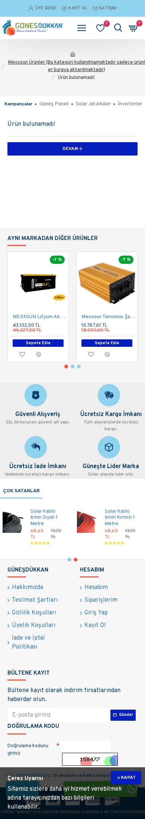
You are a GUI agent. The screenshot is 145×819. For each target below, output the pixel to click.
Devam (70, 149)
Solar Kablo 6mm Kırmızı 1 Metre (120, 518)
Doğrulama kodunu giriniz (27, 749)
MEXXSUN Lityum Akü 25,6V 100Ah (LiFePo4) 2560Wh (40, 317)
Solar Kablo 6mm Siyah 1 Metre (44, 518)
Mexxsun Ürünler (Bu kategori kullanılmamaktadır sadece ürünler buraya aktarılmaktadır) (76, 66)
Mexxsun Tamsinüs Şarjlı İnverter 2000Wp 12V (108, 317)
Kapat (128, 778)
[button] (66, 366)
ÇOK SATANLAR (21, 491)
